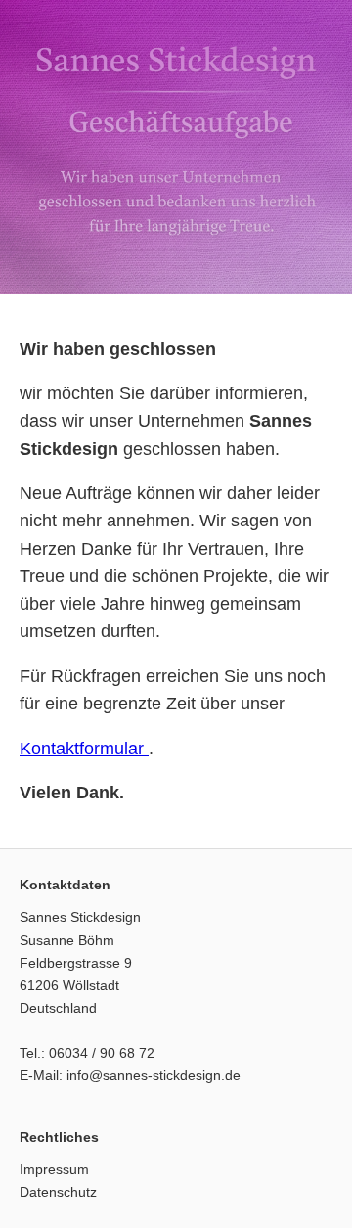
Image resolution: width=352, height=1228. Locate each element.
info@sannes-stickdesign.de (153, 1075)
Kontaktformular (84, 748)
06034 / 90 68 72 (101, 1053)
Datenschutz (58, 1192)
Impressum (54, 1169)
